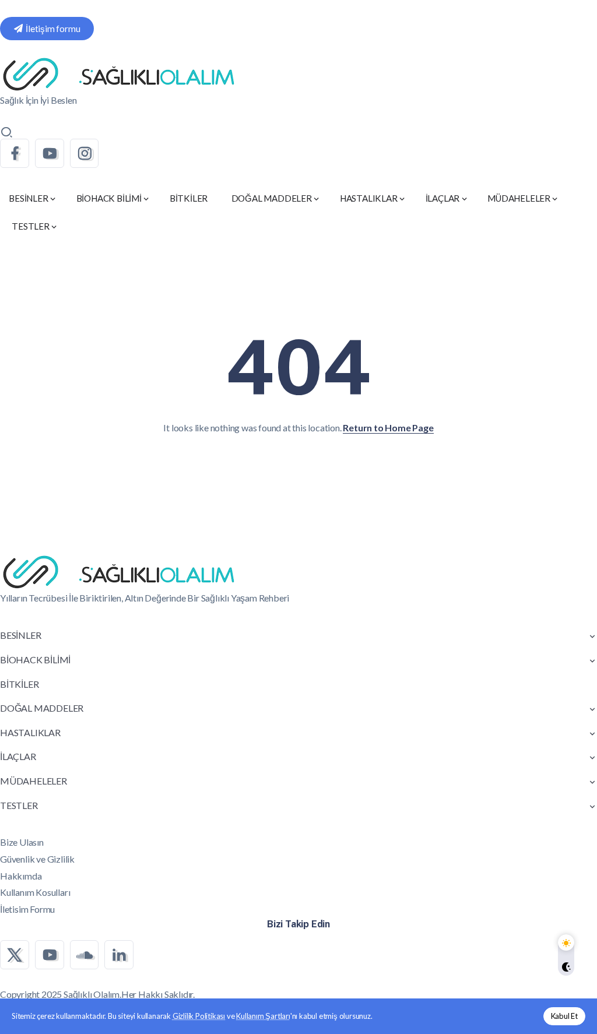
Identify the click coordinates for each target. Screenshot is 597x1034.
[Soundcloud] (85, 955)
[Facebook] (15, 153)
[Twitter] (15, 955)
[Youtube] (50, 153)
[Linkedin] (119, 955)
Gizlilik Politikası (199, 1016)
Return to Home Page (388, 427)
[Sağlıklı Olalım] (118, 73)
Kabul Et (564, 1016)
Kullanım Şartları (263, 1016)
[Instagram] (85, 153)
